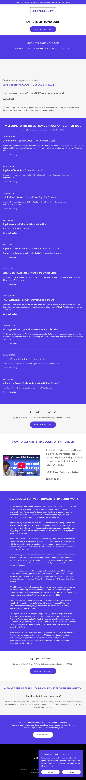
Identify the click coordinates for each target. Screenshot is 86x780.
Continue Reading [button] (10, 155)
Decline (50, 772)
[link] (43, 11)
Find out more (43, 735)
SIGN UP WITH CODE (43, 29)
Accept (71, 772)
